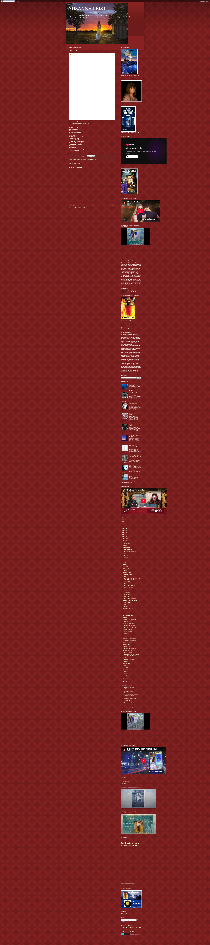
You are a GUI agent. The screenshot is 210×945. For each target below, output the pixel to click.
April (124, 673)
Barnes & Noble (125, 781)
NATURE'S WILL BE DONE (129, 650)
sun (81, 159)
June (124, 669)
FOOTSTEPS (126, 583)
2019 (123, 528)
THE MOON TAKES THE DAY (129, 638)
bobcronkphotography (74, 121)
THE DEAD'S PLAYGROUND (129, 589)
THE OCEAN (126, 617)
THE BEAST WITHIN (127, 652)
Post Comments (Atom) (80, 207)
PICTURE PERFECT (127, 629)
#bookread (126, 697)
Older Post (113, 205)
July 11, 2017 (135, 702)
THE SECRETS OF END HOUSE (130, 627)
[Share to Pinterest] (94, 156)
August (125, 665)
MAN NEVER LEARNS (128, 614)
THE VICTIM (126, 576)
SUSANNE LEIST (87, 8)
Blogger (137, 941)
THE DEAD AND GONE (134, 455)
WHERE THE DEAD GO (128, 604)
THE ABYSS (125, 555)
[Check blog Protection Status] (126, 934)
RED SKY (125, 610)
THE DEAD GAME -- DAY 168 (129, 648)
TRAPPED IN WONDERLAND (129, 640)
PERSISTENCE (126, 547)
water (90, 159)
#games (129, 691)
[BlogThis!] (89, 156)
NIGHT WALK (126, 566)
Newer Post (71, 205)
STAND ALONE (126, 657)
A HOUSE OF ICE (127, 644)
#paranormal (131, 695)
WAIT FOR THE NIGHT (128, 615)
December (125, 540)
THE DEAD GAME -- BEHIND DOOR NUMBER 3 (135, 393)
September (125, 663)
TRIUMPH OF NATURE (128, 587)
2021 (123, 525)
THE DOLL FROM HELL (128, 659)
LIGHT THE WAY (127, 543)
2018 (123, 530)
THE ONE (125, 564)
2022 (123, 523)
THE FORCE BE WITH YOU (129, 625)
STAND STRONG (132, 445)
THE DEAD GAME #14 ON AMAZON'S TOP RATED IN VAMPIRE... (131, 579)
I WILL (124, 553)
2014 (123, 538)
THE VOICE (125, 570)
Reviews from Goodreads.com (127, 883)
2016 (123, 534)
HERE (127, 328)
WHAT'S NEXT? (126, 557)
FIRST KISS (131, 465)
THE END (125, 633)
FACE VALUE (126, 612)
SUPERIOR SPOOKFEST (128, 642)
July (124, 667)
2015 (123, 536)
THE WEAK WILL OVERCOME (130, 598)
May (124, 671)
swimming (84, 159)
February (125, 677)
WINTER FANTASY (127, 568)
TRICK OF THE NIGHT (128, 549)
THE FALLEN (126, 606)
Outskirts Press (125, 783)
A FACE (124, 562)
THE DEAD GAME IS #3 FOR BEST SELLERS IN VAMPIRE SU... (131, 655)
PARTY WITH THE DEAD (128, 559)
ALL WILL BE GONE (127, 631)
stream (78, 159)
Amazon (124, 780)
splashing (75, 159)
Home (92, 205)
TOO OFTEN (126, 596)
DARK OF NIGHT (127, 602)
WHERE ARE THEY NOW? (129, 635)
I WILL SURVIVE (126, 581)
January (125, 678)
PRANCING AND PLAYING (129, 623)
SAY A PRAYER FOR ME (128, 561)
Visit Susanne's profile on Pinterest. (128, 707)
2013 (123, 681)
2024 (123, 519)
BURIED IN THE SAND (128, 608)
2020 (123, 527)
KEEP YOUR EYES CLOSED (129, 637)
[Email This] (88, 156)
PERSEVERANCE (127, 646)
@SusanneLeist (127, 694)
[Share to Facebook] (93, 156)
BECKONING (126, 545)
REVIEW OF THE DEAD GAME (130, 619)
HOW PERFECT (126, 592)
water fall (94, 159)
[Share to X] (91, 156)
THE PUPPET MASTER (128, 574)
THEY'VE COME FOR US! (129, 585)
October (125, 661)
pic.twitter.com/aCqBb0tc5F (130, 698)
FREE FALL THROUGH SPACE (130, 600)
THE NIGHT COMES (127, 621)
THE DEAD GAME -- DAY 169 (129, 551)
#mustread (131, 697)
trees (88, 159)
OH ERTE (125, 591)
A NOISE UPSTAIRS (127, 572)
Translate (127, 922)
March (124, 675)
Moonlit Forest (132, 384)
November (125, 542)
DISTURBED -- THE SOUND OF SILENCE (131, 927)
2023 (123, 521)
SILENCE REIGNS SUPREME (133, 404)
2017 (123, 532)
